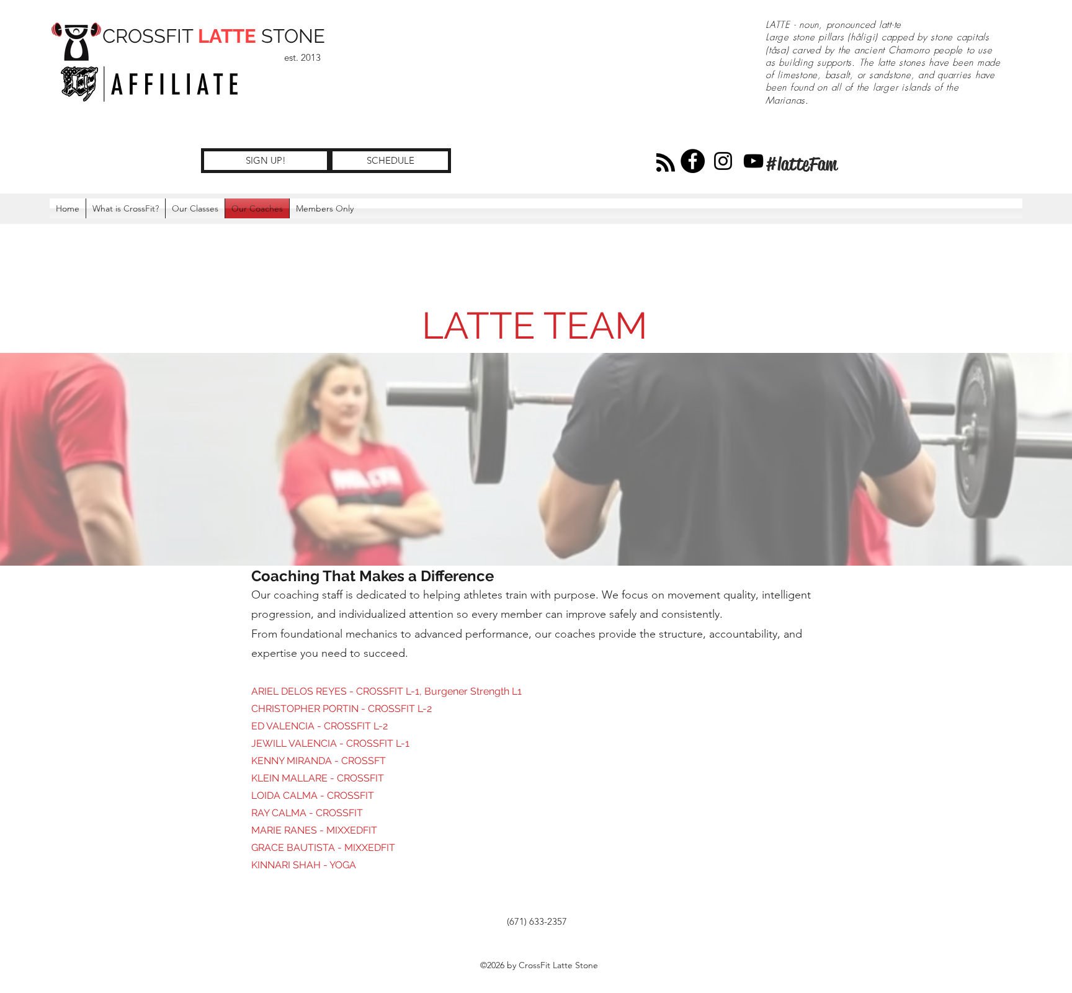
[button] (325, 208)
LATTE (227, 36)
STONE (290, 36)
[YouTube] (753, 161)
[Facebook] (693, 161)
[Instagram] (723, 161)
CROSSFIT (150, 36)
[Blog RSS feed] (665, 163)
